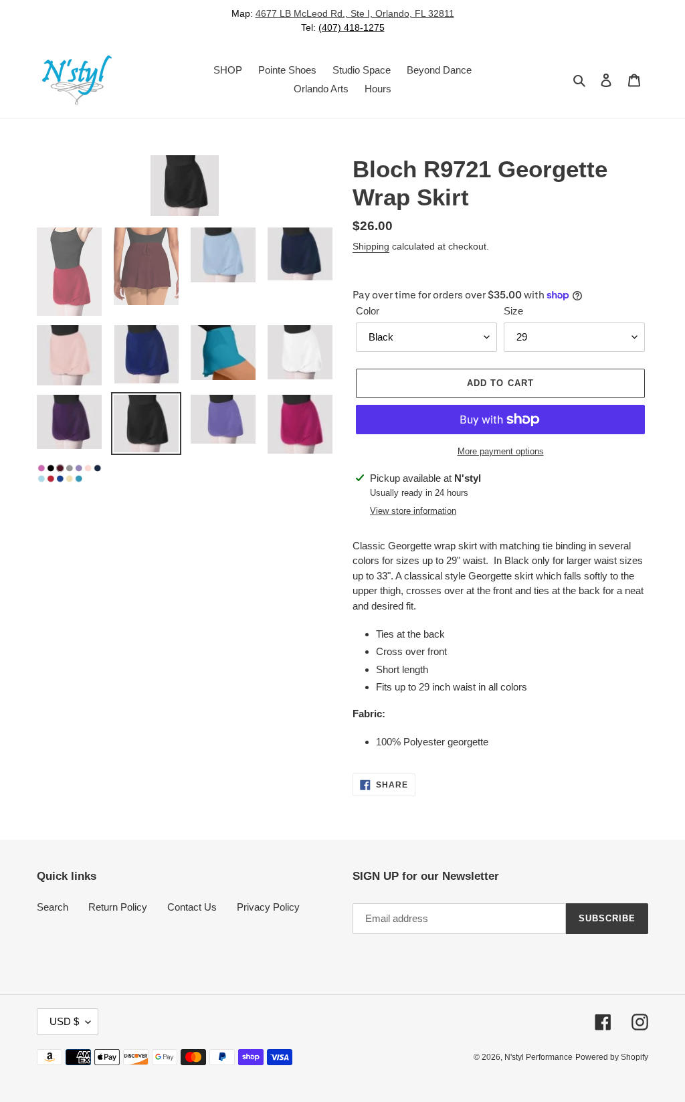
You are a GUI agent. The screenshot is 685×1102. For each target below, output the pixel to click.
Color (367, 310)
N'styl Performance (538, 1057)
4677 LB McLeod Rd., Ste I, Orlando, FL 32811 (355, 13)
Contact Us (192, 907)
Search (52, 907)
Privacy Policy (268, 907)
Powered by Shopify (611, 1057)
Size (513, 310)
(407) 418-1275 (351, 27)
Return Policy (117, 907)
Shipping (371, 246)
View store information (413, 511)
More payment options (501, 451)
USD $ (64, 1021)
